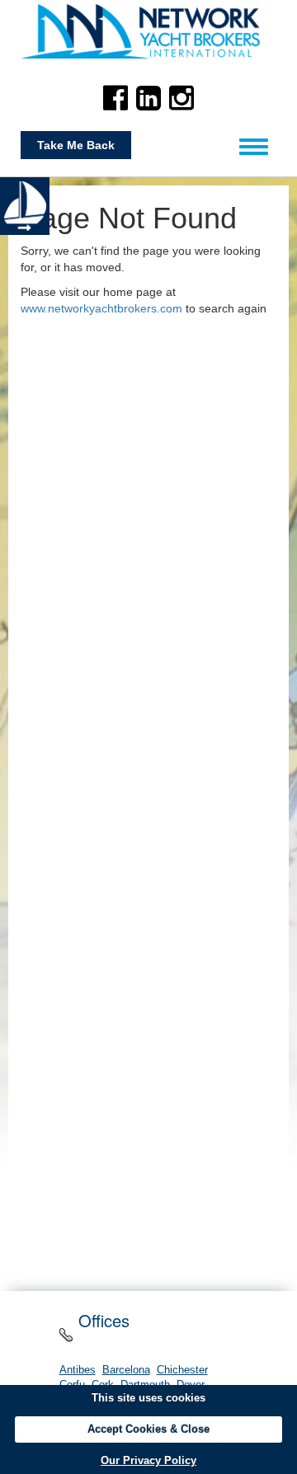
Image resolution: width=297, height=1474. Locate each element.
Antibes (77, 1370)
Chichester (182, 1370)
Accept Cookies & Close (148, 1429)
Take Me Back (76, 145)
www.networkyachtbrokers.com (101, 308)
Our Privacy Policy (148, 1460)
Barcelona (126, 1370)
